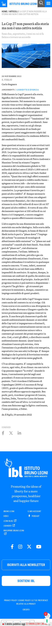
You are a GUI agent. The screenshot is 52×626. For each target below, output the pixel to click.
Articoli (13, 11)
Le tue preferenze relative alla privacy (32, 602)
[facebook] (12, 547)
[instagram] (20, 547)
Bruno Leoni (8, 511)
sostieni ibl (26, 580)
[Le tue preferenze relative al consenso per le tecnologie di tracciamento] (47, 621)
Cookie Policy (24, 600)
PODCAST (35, 516)
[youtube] (38, 547)
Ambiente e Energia (27, 89)
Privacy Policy (10, 600)
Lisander (7, 525)
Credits (26, 609)
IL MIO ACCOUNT (34, 511)
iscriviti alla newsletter (26, 564)
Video (5, 516)
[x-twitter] (29, 547)
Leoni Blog (8, 521)
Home (4, 11)
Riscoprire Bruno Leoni (13, 530)
